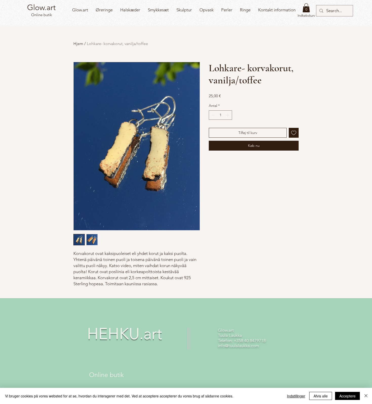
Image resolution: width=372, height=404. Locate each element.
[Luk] (366, 396)
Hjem (78, 43)
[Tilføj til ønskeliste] (294, 133)
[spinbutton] (220, 115)
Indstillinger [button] (296, 395)
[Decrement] (213, 115)
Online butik (41, 14)
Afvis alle (321, 395)
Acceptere (347, 395)
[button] (306, 7)
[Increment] (228, 115)
